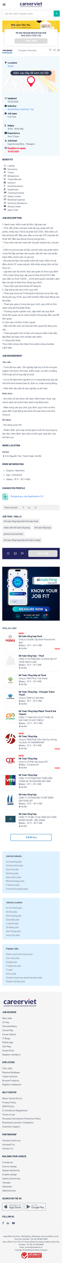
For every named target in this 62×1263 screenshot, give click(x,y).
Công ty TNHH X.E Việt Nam (31, 698)
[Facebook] (3, 1223)
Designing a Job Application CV (27, 496)
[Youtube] (13, 1223)
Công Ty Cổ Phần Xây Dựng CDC (33, 761)
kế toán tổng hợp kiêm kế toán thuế (21, 521)
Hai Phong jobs (13, 931)
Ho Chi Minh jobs (14, 907)
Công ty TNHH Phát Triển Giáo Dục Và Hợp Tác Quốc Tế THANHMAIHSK (38, 741)
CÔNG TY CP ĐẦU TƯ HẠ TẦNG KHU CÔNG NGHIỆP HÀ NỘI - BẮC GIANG (38, 818)
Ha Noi (11, 66)
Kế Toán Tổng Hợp (28, 736)
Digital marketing (10, 1170)
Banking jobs (12, 873)
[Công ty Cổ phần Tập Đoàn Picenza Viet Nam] (10, 638)
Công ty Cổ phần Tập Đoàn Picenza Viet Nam (37, 641)
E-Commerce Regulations (14, 1110)
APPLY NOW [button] (31, 41)
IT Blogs (6, 1038)
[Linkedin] (8, 1223)
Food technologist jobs (17, 888)
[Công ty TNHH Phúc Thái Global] (10, 680)
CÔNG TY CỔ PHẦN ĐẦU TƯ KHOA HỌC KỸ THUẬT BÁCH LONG (38, 660)
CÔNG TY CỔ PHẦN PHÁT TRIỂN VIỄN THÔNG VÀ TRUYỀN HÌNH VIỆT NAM (35, 779)
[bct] (31, 1254)
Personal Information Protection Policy (21, 1118)
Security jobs (12, 869)
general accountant (13, 533)
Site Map (6, 1046)
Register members (11, 1054)
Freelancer (7, 1162)
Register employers (11, 1084)
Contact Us (7, 1148)
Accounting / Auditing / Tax (21, 109)
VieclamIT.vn (8, 1144)
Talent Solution (9, 1076)
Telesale (6, 1182)
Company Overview (27, 50)
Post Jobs (7, 1068)
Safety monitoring (11, 1178)
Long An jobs (12, 923)
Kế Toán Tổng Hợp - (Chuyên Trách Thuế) (37, 693)
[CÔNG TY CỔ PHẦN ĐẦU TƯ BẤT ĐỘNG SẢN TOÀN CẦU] (10, 799)
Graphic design (9, 1174)
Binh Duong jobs (14, 915)
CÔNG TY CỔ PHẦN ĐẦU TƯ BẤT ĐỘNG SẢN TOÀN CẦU (36, 799)
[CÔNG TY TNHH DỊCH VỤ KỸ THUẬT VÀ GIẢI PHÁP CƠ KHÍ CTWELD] (10, 716)
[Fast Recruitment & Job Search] (31, 4)
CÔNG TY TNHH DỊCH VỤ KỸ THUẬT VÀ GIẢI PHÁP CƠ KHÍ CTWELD (36, 719)
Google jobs (11, 962)
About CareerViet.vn (12, 1098)
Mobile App (7, 1042)
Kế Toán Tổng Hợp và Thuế (32, 675)
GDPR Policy (8, 1106)
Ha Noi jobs (11, 911)
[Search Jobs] (57, 14)
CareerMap (7, 1030)
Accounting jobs (14, 861)
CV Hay (5, 1022)
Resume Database (11, 1072)
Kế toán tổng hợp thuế (30, 636)
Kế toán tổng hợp (28, 794)
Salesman (7, 1186)
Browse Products (10, 1080)
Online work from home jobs (19, 954)
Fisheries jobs (13, 884)
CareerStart (8, 1050)
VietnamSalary (9, 1026)
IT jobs (9, 969)
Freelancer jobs (13, 965)
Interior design (9, 1166)
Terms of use (8, 1114)
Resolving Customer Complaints (17, 1122)
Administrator (9, 1190)
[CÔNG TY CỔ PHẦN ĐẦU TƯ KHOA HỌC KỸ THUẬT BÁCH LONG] (10, 661)
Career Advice (9, 1034)
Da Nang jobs (12, 927)
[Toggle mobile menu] (4, 4)
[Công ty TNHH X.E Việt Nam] (10, 697)
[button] (50, 50)
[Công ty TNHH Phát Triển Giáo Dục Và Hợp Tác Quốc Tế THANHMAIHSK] (10, 739)
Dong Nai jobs (12, 919)
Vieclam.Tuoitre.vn (11, 1140)
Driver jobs (11, 973)
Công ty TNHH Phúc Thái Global (33, 678)
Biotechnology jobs (15, 881)
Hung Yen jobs (13, 935)
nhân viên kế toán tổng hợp (17, 527)
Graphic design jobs (15, 981)
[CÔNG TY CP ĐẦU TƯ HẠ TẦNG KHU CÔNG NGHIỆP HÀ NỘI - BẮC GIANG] (10, 819)
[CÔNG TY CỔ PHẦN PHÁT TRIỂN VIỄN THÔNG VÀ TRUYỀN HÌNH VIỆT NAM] (10, 780)
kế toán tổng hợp (42, 527)
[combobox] (28, 14)
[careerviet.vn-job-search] (12, 1206)
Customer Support (11, 1126)
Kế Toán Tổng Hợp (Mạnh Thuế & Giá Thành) (37, 712)
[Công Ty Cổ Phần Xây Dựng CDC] (10, 761)
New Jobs (7, 1018)
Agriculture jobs (13, 877)
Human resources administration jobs (24, 977)
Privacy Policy (9, 1102)
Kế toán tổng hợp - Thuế (31, 655)
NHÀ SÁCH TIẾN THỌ (31, 35)
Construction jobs (14, 865)
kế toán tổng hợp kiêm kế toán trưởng (22, 540)
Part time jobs (12, 958)
